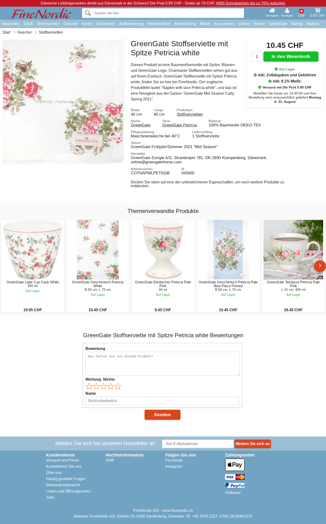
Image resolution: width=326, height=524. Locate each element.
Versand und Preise (62, 460)
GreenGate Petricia (179, 125)
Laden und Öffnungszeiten (68, 491)
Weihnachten (48, 24)
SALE (28, 24)
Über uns (54, 473)
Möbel (205, 24)
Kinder (259, 24)
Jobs (50, 497)
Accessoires (224, 24)
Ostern (244, 24)
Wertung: (100, 379)
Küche (87, 24)
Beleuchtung (185, 24)
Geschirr (70, 24)
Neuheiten (11, 24)
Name (90, 393)
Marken (312, 24)
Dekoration (105, 24)
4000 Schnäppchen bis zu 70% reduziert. (250, 3)
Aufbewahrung (131, 24)
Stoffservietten (190, 114)
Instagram (173, 466)
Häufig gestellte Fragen (66, 479)
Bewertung (95, 349)
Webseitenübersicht (63, 485)
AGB (110, 460)
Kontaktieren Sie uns (63, 466)
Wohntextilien (159, 24)
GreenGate (278, 24)
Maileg (297, 24)
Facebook (173, 460)
